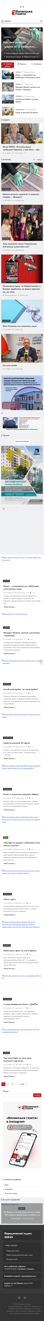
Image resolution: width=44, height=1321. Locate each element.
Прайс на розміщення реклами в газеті (19, 1255)
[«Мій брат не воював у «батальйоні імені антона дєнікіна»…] (22, 828)
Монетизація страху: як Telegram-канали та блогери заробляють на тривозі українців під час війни (22, 289)
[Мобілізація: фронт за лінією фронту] (22, 934)
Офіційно (15, 360)
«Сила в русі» (9, 899)
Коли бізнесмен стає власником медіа (20, 326)
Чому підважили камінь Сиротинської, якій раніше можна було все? (20, 245)
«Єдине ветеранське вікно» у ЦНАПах (20, 1004)
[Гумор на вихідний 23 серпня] (8, 111)
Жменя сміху (20, 110)
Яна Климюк (17, 1218)
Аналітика (7, 37)
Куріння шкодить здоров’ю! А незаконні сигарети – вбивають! (19, 46)
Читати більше (9, 607)
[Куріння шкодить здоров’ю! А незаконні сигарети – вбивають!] (22, 177)
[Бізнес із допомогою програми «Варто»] (22, 778)
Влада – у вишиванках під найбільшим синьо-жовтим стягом (28, 76)
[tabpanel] (22, 43)
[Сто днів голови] (22, 348)
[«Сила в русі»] (22, 883)
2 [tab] (31, 30)
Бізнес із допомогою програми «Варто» (21, 794)
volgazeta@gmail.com (28, 1276)
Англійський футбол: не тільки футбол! (20, 689)
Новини (18, 72)
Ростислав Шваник (11, 295)
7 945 (21, 1084)
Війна (14, 281)
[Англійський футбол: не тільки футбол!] (8, 99)
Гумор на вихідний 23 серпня (27, 112)
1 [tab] (28, 30)
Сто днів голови (10, 365)
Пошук (6, 1091)
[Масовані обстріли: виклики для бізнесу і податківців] (8, 86)
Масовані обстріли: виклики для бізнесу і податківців (28, 88)
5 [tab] (40, 30)
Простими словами (11, 1193)
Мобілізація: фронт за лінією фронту (19, 950)
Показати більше (22, 441)
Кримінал (7, 945)
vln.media (8, 153)
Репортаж (19, 96)
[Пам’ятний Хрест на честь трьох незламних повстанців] (22, 1041)
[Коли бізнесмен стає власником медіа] (22, 311)
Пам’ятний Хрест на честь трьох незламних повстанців (17, 1059)
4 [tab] (37, 30)
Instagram (30, 1269)
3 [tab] (34, 30)
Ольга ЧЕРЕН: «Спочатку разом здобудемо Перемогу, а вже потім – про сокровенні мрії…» (21, 149)
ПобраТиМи (7, 789)
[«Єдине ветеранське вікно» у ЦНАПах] (22, 988)
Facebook (21, 1269)
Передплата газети (12, 1251)
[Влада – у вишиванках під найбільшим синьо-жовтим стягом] (8, 74)
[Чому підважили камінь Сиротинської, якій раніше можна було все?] (22, 223)
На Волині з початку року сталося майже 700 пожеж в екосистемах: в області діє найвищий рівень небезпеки (22, 1215)
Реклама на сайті (11, 1259)
